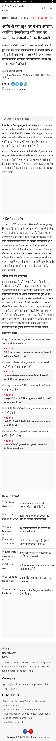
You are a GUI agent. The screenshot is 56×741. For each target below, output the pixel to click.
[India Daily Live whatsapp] (25, 84)
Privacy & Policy (11, 713)
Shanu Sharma (14, 70)
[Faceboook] (25, 731)
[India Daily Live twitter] (17, 84)
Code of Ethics (10, 717)
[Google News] (13, 84)
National (24, 17)
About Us (8, 701)
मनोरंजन (26, 684)
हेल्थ (5, 688)
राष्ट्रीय (10, 684)
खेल (46, 684)
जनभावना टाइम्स (7, 1)
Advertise (43, 713)
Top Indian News (19, 1)
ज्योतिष (12, 688)
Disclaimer (41, 701)
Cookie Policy (29, 713)
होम (4, 684)
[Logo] (28, 653)
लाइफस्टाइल (37, 684)
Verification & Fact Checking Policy (21, 709)
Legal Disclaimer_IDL (14, 722)
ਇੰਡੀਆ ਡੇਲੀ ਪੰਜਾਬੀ (33, 1)
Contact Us (26, 717)
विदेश (18, 684)
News (14, 17)
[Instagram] (30, 731)
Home (5, 17)
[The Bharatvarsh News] (14, 8)
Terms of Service (24, 701)
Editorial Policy (11, 705)
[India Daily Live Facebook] (21, 84)
